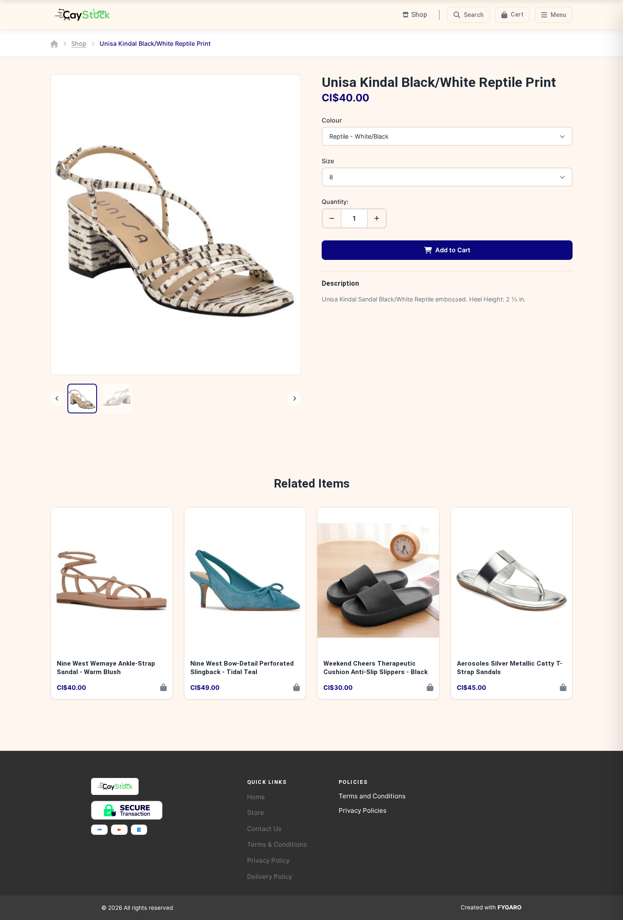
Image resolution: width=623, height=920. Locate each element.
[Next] (294, 398)
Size (328, 160)
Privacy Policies (363, 810)
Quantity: (335, 201)
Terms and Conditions (372, 796)
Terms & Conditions (277, 844)
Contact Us (264, 829)
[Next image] (286, 224)
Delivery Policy (269, 877)
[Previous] (57, 398)
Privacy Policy (268, 860)
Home (256, 797)
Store (255, 812)
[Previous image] (65, 224)
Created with (491, 907)
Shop (78, 43)
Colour (332, 120)
